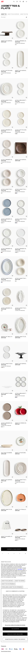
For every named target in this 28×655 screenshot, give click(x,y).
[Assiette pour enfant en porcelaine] (21, 441)
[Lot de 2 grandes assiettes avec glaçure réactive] (7, 118)
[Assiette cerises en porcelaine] (21, 411)
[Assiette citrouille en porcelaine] (21, 497)
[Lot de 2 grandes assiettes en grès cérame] (7, 207)
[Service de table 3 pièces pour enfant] (7, 325)
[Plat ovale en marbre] (7, 441)
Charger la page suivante (14, 549)
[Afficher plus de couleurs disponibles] (16, 44)
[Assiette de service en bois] (7, 29)
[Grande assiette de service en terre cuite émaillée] (21, 325)
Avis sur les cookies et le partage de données (15, 625)
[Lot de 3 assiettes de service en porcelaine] (7, 88)
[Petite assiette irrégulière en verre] (7, 381)
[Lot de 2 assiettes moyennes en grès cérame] (7, 352)
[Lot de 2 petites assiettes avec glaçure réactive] (21, 118)
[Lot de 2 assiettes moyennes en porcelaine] (21, 207)
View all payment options (6, 651)
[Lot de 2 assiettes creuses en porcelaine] (7, 177)
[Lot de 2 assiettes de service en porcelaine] (7, 266)
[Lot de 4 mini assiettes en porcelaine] (21, 381)
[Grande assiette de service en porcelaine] (7, 497)
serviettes (20, 569)
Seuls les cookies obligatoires (15, 634)
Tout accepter (15, 628)
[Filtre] (26, 17)
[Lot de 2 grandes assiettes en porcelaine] (21, 29)
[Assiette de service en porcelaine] (21, 59)
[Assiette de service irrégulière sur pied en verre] (21, 352)
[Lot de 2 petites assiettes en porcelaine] (7, 59)
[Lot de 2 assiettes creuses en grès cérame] (21, 266)
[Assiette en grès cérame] (7, 524)
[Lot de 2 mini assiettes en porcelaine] (21, 88)
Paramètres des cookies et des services (15, 639)
